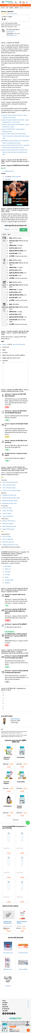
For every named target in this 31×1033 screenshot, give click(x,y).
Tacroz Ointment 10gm (8, 485)
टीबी (6, 176)
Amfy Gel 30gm (6, 536)
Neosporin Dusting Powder (9, 500)
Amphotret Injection (8, 542)
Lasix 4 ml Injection (7, 516)
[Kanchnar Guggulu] (8, 774)
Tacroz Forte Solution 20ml (10, 482)
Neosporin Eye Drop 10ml (9, 503)
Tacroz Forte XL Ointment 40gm (11, 490)
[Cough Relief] (22, 774)
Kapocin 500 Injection (8, 529)
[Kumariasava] (8, 799)
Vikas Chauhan (15, 719)
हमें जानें (3, 1000)
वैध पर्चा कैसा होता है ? (10, 31)
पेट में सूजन (7, 574)
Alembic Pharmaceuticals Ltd (12, 25)
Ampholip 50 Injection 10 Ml (10, 544)
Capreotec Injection (8, 523)
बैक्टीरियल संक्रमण (9, 171)
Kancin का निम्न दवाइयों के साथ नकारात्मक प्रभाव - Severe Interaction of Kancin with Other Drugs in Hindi (15, 136)
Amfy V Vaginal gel (7, 539)
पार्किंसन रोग (7, 569)
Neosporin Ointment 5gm (9, 495)
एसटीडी (6, 577)
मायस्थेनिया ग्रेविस (9, 580)
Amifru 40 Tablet (7, 508)
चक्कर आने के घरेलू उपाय (18, 344)
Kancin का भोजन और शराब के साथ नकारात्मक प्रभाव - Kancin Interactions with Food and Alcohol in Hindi (15, 152)
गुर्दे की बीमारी (8, 566)
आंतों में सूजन (8, 572)
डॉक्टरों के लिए (5, 1006)
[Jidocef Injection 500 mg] (22, 914)
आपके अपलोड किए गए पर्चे (11, 35)
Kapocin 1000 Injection (8, 521)
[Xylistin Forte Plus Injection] (8, 914)
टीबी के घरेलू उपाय (16, 176)
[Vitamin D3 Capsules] (8, 750)
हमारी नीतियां (4, 1002)
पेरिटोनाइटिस (8, 179)
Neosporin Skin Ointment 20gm (11, 498)
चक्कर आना (5, 344)
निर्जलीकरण (7, 583)
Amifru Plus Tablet (7, 510)
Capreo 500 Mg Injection (9, 526)
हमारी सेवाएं (4, 1004)
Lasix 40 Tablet (6, 513)
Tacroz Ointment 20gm (8, 488)
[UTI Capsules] (22, 750)
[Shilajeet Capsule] (22, 799)
